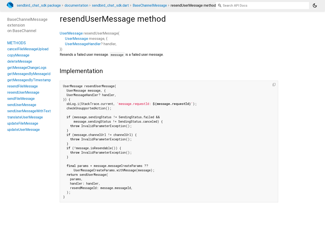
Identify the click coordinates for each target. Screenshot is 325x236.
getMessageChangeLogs (26, 68)
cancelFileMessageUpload (27, 49)
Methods (16, 43)
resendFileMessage (22, 86)
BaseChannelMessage (150, 5)
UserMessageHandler (83, 44)
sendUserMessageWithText (29, 111)
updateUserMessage (23, 130)
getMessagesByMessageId (28, 74)
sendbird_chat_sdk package (39, 5)
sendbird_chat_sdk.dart (110, 5)
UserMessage (71, 33)
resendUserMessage (23, 92)
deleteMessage (19, 61)
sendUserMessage (21, 105)
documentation (76, 5)
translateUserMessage (25, 117)
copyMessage (18, 55)
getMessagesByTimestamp (29, 80)
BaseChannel (24, 30)
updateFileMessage (22, 123)
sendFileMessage (21, 99)
